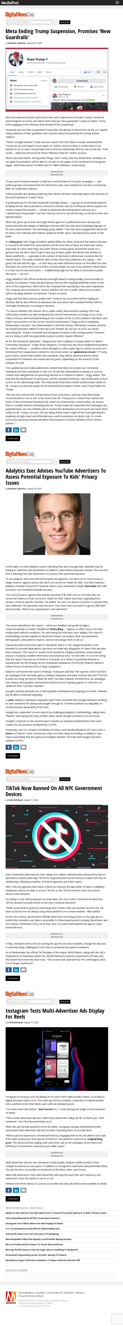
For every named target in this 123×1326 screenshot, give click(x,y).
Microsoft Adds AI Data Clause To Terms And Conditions (34, 1244)
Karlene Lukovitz (17, 43)
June (11, 699)
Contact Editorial (54, 1292)
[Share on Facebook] (9, 429)
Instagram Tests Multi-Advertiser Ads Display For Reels (34, 1223)
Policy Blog (56, 629)
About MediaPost (26, 1292)
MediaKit (40, 1292)
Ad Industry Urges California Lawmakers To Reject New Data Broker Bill (43, 1260)
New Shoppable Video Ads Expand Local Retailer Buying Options (38, 1239)
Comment (13, 438)
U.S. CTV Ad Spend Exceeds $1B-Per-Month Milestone (33, 1228)
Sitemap (79, 1292)
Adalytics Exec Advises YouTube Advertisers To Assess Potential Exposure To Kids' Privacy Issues (56, 1213)
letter (9, 733)
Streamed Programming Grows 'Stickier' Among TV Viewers (36, 1255)
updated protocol (84, 351)
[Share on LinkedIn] (16, 429)
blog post (16, 241)
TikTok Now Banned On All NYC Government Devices (33, 1218)
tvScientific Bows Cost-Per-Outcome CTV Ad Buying (32, 1234)
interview (90, 586)
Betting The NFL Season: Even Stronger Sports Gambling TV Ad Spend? (42, 1249)
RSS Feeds (68, 1292)
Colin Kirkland (15, 800)
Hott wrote (45, 1109)
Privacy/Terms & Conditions (31, 1296)
